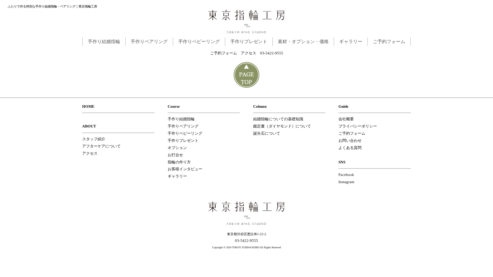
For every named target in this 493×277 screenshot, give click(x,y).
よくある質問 (350, 148)
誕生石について (266, 133)
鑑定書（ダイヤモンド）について (282, 126)
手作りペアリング (149, 41)
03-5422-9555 (271, 53)
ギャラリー (350, 41)
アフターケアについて (101, 146)
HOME (88, 106)
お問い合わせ (350, 140)
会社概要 (346, 119)
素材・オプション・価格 (303, 41)
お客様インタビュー (185, 169)
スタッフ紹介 (93, 139)
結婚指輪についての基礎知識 (278, 119)
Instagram (346, 182)
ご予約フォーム (389, 41)
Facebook (346, 175)
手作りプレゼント (248, 41)
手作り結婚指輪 (104, 41)
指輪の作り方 (179, 162)
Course (174, 106)
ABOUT (89, 126)
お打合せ (175, 155)
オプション (177, 148)
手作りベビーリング (199, 41)
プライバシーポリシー (357, 126)
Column (260, 106)
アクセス (248, 53)
